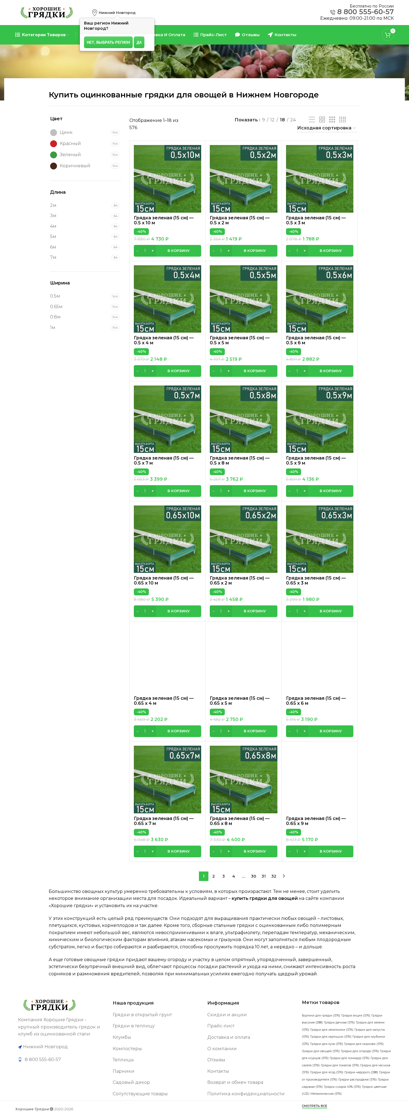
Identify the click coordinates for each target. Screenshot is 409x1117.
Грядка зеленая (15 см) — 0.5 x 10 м (164, 220)
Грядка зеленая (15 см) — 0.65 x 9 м (316, 821)
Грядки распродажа (357, 1079)
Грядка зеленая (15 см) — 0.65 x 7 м (164, 821)
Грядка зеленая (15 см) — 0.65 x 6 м (316, 701)
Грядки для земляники (331, 1030)
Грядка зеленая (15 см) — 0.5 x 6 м (316, 340)
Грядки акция (355, 1015)
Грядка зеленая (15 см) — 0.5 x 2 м (240, 220)
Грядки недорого (361, 1072)
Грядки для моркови (364, 1044)
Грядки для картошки (330, 1037)
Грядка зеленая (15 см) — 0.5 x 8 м (240, 460)
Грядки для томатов (340, 1065)
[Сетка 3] (332, 120)
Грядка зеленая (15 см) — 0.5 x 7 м (164, 460)
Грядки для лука (326, 1044)
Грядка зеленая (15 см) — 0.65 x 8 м (240, 821)
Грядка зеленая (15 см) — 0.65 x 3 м (316, 580)
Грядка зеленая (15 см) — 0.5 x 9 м (316, 460)
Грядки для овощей (321, 1051)
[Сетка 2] (322, 120)
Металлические (326, 1094)
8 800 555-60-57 (365, 12)
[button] (167, 251)
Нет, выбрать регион (108, 42)
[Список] (312, 120)
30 (253, 876)
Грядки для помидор (349, 1058)
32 (273, 876)
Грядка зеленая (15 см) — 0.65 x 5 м (240, 701)
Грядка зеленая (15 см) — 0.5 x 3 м (316, 220)
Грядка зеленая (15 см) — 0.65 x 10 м (164, 580)
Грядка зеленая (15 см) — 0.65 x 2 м (240, 580)
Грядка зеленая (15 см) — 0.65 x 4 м (164, 701)
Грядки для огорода (360, 1051)
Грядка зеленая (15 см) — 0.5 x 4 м (164, 340)
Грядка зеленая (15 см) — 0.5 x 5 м (240, 340)
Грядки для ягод (326, 1072)
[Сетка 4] (342, 120)
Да (139, 42)
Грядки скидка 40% (342, 1087)
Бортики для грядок (321, 1015)
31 (264, 876)
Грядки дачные (339, 1022)
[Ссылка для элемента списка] (62, 1059)
